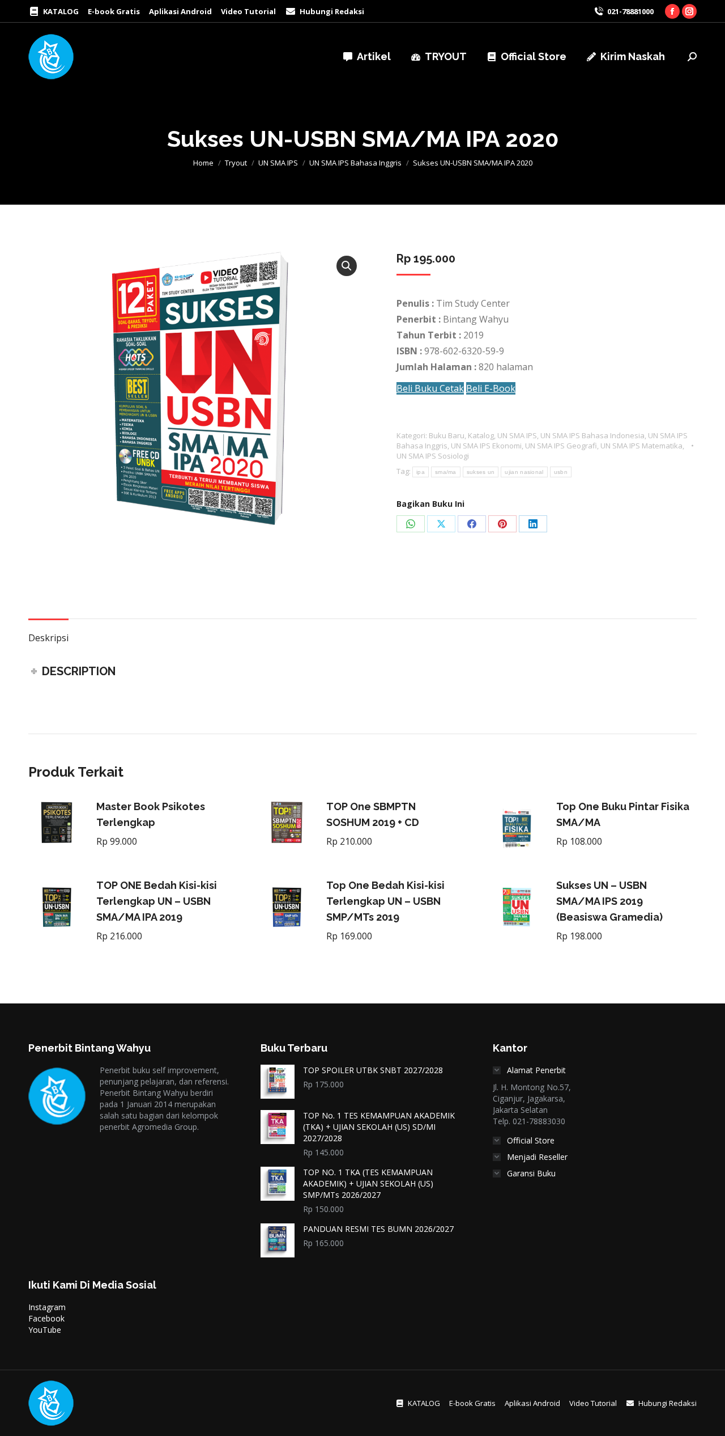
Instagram (47, 1307)
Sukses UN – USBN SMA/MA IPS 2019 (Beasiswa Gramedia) (609, 901)
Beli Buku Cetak (430, 388)
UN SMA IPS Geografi (561, 445)
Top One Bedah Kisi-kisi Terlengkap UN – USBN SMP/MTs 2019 (385, 901)
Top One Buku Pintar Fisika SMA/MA (622, 814)
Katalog (481, 435)
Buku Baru (446, 435)
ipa (420, 472)
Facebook (46, 1318)
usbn (561, 472)
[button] (346, 266)
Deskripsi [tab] (48, 638)
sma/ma (446, 472)
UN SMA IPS (517, 435)
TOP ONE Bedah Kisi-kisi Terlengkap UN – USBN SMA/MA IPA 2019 (156, 901)
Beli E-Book (490, 388)
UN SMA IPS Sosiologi (432, 456)
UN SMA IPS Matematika (641, 445)
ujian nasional (524, 472)
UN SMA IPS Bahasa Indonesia (592, 435)
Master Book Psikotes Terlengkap (150, 814)
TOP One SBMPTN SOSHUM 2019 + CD (372, 814)
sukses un (481, 472)
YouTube (44, 1329)
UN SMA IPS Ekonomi (486, 445)
